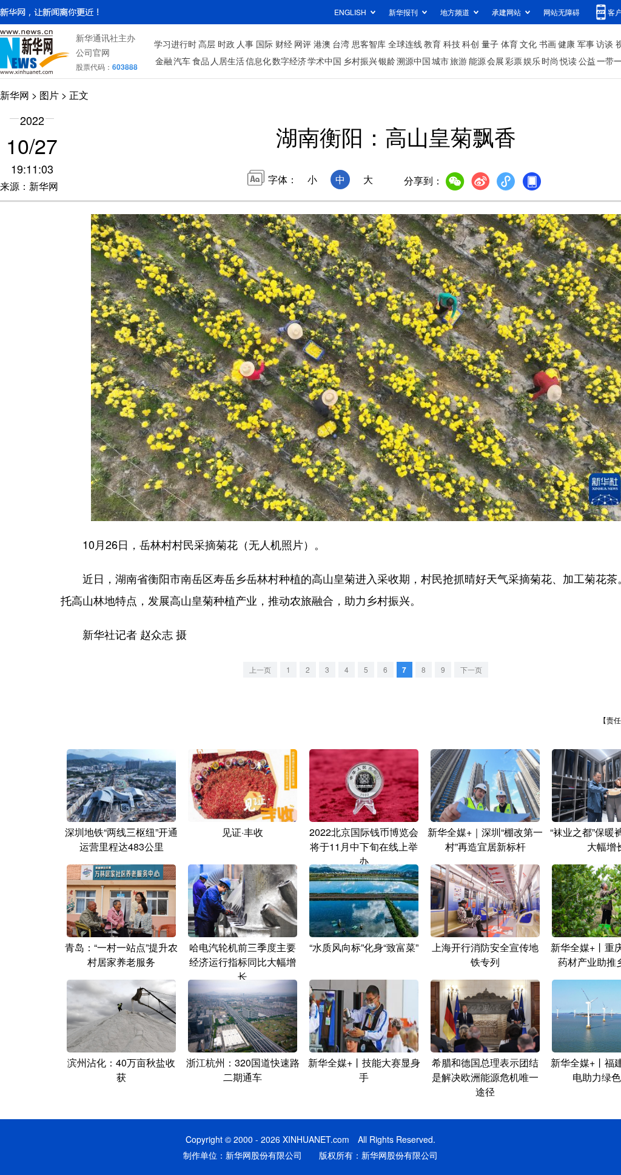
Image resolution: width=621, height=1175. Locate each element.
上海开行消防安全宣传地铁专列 (485, 954)
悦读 (568, 61)
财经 (283, 44)
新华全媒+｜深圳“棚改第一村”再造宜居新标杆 (485, 839)
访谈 (604, 44)
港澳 (322, 44)
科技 (451, 44)
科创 (470, 44)
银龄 (386, 61)
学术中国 (324, 61)
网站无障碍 (561, 12)
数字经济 (289, 61)
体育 (509, 44)
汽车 (181, 61)
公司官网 (93, 52)
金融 (163, 61)
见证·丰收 (242, 832)
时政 (226, 44)
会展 (495, 61)
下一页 (471, 669)
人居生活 (227, 61)
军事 (585, 44)
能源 (477, 61)
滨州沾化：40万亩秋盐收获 (121, 1069)
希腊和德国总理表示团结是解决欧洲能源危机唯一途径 (485, 1077)
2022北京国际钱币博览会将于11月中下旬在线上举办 (363, 846)
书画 (547, 44)
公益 (587, 61)
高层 (206, 44)
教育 (432, 44)
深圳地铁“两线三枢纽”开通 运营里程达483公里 (121, 839)
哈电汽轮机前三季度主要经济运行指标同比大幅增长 (242, 961)
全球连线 (405, 44)
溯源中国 (414, 61)
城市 (440, 61)
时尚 (550, 61)
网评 (302, 44)
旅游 (458, 61)
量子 (490, 44)
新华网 (14, 95)
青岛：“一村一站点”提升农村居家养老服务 (121, 954)
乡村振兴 (360, 61)
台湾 (340, 44)
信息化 (258, 61)
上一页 (260, 669)
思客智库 (369, 44)
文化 (528, 44)
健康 (566, 44)
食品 (200, 61)
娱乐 (531, 61)
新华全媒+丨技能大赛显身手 (364, 1069)
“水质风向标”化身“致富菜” (363, 947)
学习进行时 (175, 44)
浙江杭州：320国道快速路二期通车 (243, 1069)
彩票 (513, 61)
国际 (264, 44)
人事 (245, 44)
